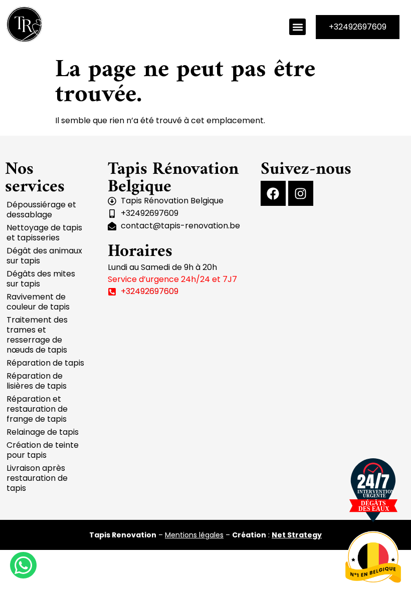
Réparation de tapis (45, 363)
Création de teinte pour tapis (43, 450)
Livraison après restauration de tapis (37, 478)
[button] (297, 27)
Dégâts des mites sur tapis (41, 278)
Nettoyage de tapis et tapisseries (44, 232)
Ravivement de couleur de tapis (38, 302)
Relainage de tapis (43, 432)
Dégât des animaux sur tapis (44, 255)
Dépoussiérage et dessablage (41, 209)
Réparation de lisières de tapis (37, 381)
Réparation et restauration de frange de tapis (37, 409)
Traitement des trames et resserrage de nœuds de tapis (37, 335)
